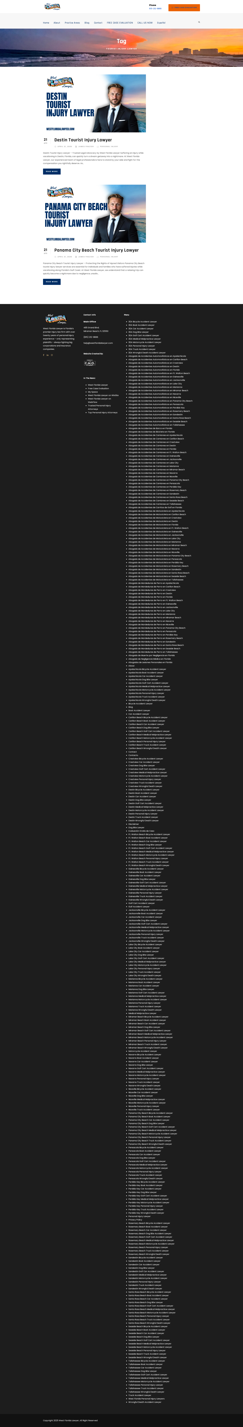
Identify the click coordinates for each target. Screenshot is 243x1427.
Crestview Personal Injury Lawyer (144, 779)
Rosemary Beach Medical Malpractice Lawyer (151, 1240)
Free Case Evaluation (186, 7)
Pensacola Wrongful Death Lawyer (145, 1178)
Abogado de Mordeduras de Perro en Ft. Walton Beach (155, 600)
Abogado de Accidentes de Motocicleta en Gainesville (155, 531)
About (57, 22)
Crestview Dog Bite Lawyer (141, 765)
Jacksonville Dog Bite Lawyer (142, 920)
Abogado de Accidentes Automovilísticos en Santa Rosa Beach (159, 418)
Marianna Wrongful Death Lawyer (145, 1009)
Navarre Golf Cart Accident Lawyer (145, 1068)
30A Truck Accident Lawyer (142, 349)
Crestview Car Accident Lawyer (144, 762)
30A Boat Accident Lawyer (141, 325)
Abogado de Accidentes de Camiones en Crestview (153, 442)
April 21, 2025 (65, 146)
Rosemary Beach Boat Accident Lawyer (148, 1226)
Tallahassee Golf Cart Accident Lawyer (147, 1374)
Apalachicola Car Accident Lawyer (145, 676)
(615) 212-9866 (91, 337)
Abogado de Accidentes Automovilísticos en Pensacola (155, 404)
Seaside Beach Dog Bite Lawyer (143, 1336)
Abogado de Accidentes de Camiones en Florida (152, 449)
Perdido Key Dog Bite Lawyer (142, 1192)
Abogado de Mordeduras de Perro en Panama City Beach (156, 627)
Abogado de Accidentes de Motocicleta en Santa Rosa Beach (158, 572)
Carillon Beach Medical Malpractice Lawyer (149, 734)
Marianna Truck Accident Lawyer (144, 1006)
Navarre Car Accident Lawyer (143, 1061)
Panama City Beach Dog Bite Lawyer (146, 1123)
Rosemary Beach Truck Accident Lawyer (148, 1250)
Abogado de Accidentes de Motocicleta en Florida (153, 524)
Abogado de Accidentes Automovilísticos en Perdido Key (156, 407)
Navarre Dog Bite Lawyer (140, 1065)
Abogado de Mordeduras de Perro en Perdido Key (153, 634)
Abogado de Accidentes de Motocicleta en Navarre (154, 548)
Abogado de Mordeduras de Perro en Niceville (151, 624)
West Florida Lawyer (98, 384)
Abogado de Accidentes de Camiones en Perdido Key (154, 486)
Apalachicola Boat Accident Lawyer (146, 672)
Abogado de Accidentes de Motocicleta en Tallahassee (155, 579)
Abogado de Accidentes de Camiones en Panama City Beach (158, 480)
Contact (98, 22)
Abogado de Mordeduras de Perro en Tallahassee (153, 652)
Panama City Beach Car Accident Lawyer (148, 1120)
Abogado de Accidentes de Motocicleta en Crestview (154, 517)
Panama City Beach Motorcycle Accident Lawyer (152, 1133)
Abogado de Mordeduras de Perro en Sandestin (152, 641)
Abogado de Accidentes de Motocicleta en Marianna (154, 541)
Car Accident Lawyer (138, 714)
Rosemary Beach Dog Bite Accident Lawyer (149, 1233)
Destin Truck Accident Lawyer (143, 817)
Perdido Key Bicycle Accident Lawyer (146, 1181)
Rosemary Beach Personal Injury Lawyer (148, 1247)
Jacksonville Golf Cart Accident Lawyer (147, 923)
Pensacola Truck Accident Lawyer (145, 1175)
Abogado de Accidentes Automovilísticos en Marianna (155, 387)
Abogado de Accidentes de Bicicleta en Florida (151, 431)
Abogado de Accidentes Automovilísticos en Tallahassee (156, 424)
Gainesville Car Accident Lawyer (144, 875)
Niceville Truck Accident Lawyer (144, 1109)
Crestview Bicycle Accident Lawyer (145, 758)
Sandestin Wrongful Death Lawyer (145, 1288)
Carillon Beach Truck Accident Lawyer (147, 744)
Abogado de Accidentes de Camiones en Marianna (153, 466)
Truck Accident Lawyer (139, 1395)
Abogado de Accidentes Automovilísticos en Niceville (154, 397)
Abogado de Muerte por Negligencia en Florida (151, 655)
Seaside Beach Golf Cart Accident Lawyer (149, 1340)
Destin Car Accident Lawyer (142, 796)
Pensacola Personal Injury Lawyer (144, 1171)
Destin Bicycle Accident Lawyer (143, 789)
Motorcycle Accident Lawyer (142, 1051)
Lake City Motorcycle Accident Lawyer (147, 965)
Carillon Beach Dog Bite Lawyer (143, 727)
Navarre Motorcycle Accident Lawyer (147, 1075)
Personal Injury (109, 146)
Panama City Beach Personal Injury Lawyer (149, 1137)
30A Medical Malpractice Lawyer (144, 338)
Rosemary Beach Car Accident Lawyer (147, 1230)
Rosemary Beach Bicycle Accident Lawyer (149, 1223)
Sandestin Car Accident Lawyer (143, 1264)
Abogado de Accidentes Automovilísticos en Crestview (155, 362)
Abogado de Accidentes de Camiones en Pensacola (154, 483)
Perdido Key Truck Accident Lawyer (146, 1209)
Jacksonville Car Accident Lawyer (145, 917)
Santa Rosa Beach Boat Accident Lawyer (148, 1295)
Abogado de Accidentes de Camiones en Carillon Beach (156, 438)
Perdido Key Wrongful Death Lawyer (146, 1212)
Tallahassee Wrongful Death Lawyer (146, 1391)
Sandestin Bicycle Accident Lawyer (145, 1257)
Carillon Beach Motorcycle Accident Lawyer (150, 738)
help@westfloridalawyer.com (98, 343)
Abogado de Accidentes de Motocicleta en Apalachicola (156, 511)
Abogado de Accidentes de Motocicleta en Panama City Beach (159, 555)
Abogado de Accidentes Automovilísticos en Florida (154, 369)
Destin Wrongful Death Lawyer (143, 820)
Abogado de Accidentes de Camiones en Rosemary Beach (157, 490)
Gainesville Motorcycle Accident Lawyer (148, 889)
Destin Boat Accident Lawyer (142, 793)
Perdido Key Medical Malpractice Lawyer (148, 1199)
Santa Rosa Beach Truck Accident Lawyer (149, 1319)
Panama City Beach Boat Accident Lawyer (149, 1116)
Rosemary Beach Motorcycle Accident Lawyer (151, 1243)
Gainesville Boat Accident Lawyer (144, 872)
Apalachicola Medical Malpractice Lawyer (149, 686)
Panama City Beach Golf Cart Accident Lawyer (151, 1126)
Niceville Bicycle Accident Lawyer (144, 1089)
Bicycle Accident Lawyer (140, 703)
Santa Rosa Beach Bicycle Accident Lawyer (149, 1292)
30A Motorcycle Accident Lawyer (144, 342)
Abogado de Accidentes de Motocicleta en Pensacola (155, 559)
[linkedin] (47, 355)
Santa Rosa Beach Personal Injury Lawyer (148, 1316)
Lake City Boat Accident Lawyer (144, 947)
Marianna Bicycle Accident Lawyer (145, 978)
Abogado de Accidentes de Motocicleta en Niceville (154, 552)
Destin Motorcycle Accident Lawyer (146, 810)
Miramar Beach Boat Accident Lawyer (147, 1020)
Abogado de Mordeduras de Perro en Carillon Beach (154, 586)
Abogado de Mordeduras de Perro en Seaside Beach (154, 648)
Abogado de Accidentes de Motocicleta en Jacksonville (156, 535)
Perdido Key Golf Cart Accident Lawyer (147, 1195)
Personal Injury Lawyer (139, 1216)
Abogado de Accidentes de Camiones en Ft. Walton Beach (157, 452)
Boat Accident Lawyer (139, 710)
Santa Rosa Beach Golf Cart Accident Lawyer (150, 1305)
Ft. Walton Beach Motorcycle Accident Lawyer (151, 855)
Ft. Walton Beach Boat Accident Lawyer (148, 837)
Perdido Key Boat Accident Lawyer (145, 1185)
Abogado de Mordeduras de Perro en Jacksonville (153, 607)
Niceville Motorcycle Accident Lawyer (147, 1102)
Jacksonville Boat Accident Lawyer (145, 913)
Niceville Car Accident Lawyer (143, 1092)
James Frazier (86, 146)
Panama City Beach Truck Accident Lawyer (149, 1140)
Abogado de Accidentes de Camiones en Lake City (153, 462)
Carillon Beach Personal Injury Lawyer (147, 741)
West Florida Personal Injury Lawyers (146, 1398)
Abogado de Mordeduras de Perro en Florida (150, 596)
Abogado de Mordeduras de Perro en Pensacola (152, 631)
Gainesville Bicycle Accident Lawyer (146, 868)
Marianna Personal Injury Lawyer (144, 1002)
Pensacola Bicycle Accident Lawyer (146, 1147)
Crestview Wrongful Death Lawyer (145, 786)
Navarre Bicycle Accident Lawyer (144, 1054)
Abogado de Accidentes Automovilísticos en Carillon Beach (157, 359)
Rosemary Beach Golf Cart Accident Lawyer (150, 1237)
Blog (87, 22)
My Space (93, 391)
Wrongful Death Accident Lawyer (144, 1402)
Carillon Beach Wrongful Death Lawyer (147, 748)
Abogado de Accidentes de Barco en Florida (150, 428)
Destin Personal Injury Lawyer (142, 813)
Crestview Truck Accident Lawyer (145, 782)
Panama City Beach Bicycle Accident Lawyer (150, 1113)
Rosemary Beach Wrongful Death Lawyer (148, 1254)
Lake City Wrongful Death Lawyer (144, 975)
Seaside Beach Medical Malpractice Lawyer (149, 1343)
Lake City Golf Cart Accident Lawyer (146, 958)
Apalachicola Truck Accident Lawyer (146, 696)
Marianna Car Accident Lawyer (143, 985)
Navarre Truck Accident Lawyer (144, 1082)
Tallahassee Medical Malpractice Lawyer (148, 1378)
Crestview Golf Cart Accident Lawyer (146, 769)
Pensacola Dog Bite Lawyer (141, 1157)
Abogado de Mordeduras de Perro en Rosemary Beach (155, 638)
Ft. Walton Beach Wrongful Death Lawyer (148, 865)
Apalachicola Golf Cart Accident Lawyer (148, 683)
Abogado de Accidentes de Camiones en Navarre (153, 473)
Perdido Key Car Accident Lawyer (144, 1188)
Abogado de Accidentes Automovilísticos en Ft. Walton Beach (159, 373)
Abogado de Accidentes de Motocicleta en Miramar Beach (157, 545)
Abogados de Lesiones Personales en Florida (150, 662)
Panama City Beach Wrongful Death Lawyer (150, 1144)
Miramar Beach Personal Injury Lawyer (147, 1040)
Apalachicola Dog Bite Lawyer (143, 679)
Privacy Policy (135, 1219)
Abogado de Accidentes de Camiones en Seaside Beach (156, 500)
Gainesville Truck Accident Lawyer (145, 896)
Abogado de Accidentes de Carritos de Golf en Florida (155, 507)
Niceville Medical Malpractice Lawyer (146, 1099)
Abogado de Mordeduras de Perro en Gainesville (152, 603)
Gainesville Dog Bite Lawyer (142, 879)
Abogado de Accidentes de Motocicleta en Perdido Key (155, 562)
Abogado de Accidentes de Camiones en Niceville (153, 476)
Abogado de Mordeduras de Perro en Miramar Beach (154, 617)
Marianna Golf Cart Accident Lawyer (146, 992)
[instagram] (52, 355)
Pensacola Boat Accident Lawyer (144, 1150)
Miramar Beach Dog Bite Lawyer (144, 1027)
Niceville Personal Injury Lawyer (143, 1106)
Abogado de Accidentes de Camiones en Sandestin (153, 493)
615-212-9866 (155, 8)
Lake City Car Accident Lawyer (143, 951)
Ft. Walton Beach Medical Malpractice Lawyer (151, 851)
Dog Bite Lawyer (136, 827)
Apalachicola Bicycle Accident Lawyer (147, 669)
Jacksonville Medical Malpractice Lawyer (148, 927)
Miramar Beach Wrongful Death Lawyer (148, 1047)
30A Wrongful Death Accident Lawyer (147, 352)
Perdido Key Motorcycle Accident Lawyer (148, 1202)
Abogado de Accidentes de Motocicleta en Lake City (154, 538)
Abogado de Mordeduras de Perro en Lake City (151, 610)
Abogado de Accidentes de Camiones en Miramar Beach (156, 469)
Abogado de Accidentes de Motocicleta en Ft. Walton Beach (158, 528)
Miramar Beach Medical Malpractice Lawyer (150, 1034)
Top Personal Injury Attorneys (102, 412)
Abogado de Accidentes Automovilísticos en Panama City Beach (160, 400)
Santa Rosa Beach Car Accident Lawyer (148, 1298)
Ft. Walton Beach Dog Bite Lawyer (145, 844)
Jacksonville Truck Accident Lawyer (146, 937)
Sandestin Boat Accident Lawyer (144, 1261)
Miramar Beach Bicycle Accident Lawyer (148, 1016)
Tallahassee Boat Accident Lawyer (145, 1364)
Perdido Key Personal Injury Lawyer (145, 1206)
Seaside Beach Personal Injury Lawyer (147, 1350)
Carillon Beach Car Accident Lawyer (146, 724)
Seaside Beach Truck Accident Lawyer (147, 1353)
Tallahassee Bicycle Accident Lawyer (146, 1360)
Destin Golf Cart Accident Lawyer (145, 803)
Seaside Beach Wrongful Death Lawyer (147, 1357)
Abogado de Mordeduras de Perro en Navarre (151, 621)
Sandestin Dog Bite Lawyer (141, 1268)
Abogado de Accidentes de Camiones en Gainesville (154, 455)
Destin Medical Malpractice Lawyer (145, 806)
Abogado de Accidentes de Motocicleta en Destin (153, 521)
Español (161, 22)
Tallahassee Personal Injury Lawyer (145, 1384)
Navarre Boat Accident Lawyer (143, 1058)
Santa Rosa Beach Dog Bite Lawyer (145, 1302)
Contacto (133, 755)
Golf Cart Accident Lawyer (141, 903)
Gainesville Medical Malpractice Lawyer (148, 886)
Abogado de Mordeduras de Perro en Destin (150, 593)
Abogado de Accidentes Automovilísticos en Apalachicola (157, 356)
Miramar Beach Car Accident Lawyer (146, 1023)
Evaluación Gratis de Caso (141, 830)
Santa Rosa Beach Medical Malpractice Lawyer (151, 1309)
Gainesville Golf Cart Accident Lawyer (147, 882)
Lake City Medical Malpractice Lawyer (147, 961)
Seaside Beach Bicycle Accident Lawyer (148, 1326)
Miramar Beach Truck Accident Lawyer (147, 1044)
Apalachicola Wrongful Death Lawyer (146, 700)
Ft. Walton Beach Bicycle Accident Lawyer (149, 834)
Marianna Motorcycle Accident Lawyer (147, 999)
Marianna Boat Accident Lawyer (144, 982)
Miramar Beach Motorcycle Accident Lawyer (150, 1037)
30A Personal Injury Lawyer (141, 345)
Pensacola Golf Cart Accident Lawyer (147, 1161)
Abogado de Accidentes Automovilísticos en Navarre (154, 393)
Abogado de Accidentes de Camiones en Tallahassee (154, 504)
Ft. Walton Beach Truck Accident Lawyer (148, 862)
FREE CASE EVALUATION (120, 22)
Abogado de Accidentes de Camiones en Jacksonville (155, 459)
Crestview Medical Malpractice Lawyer (147, 772)
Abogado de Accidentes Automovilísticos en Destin (153, 366)
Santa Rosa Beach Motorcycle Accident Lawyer (152, 1312)
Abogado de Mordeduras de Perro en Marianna (151, 614)
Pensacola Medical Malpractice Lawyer (147, 1164)
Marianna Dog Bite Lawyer (141, 989)
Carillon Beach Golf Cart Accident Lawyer (149, 731)
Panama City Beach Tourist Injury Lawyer (96, 250)
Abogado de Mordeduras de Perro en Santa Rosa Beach (156, 645)
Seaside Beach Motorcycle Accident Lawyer (150, 1347)
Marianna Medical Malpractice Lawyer (147, 996)
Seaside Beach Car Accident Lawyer (146, 1333)
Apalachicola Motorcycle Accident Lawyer (149, 689)
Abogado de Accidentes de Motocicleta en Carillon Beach (157, 514)
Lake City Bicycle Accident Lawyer (145, 944)
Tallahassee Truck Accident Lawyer (146, 1388)
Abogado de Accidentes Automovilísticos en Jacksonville (156, 380)
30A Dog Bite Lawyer (138, 332)
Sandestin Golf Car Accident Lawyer (146, 1271)
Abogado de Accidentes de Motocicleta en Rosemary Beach (158, 566)
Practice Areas (72, 22)
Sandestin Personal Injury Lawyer (144, 1281)
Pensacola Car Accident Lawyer (144, 1154)
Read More (52, 171)
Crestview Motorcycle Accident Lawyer (148, 775)
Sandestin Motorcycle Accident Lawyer (147, 1278)
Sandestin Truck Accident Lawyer (144, 1285)
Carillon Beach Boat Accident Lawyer (146, 720)
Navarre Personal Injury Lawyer (143, 1078)
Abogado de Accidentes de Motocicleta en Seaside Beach (157, 576)
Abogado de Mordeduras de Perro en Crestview (152, 590)
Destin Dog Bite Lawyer (139, 799)
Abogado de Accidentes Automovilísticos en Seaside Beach (157, 421)
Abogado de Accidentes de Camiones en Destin (152, 445)
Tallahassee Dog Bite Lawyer (142, 1371)
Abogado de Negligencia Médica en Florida (149, 658)
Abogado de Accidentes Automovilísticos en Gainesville (156, 376)
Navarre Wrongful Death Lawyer (144, 1085)
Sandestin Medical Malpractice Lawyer (147, 1274)
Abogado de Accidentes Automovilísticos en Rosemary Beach (159, 411)
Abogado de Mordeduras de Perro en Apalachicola (153, 583)
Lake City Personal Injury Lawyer (144, 968)
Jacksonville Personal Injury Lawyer (145, 934)
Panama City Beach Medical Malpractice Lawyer (152, 1130)
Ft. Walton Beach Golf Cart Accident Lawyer (150, 848)
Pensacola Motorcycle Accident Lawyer (148, 1168)
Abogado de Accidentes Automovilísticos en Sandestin (155, 414)
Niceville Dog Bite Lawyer (140, 1095)
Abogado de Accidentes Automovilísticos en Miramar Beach (158, 390)
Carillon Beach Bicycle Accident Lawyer (148, 717)
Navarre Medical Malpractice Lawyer (146, 1071)
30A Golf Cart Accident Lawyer (143, 335)
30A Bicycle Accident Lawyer (142, 321)
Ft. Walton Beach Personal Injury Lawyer (148, 858)
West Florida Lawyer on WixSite (103, 395)
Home (46, 22)
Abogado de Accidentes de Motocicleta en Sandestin (154, 569)
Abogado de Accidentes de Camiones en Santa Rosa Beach (157, 497)
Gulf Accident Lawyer (139, 906)
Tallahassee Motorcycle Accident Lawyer (148, 1381)
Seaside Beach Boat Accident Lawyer (146, 1329)
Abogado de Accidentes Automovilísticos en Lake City (155, 383)
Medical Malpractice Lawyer (142, 1013)
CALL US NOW (145, 22)
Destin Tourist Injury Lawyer (83, 140)
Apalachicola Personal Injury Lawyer (146, 693)
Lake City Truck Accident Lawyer (144, 972)
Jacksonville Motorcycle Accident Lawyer (149, 930)
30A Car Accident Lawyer (141, 328)
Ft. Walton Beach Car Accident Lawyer (147, 841)
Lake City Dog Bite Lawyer (141, 954)
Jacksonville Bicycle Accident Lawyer (146, 910)
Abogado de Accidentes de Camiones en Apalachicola (155, 435)
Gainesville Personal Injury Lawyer (145, 892)
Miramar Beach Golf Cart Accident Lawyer (149, 1030)
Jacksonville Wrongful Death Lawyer (146, 941)
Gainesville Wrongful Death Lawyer (145, 899)
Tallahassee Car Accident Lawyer (145, 1367)
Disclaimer (133, 824)
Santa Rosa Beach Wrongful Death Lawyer (149, 1323)
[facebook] (43, 355)
